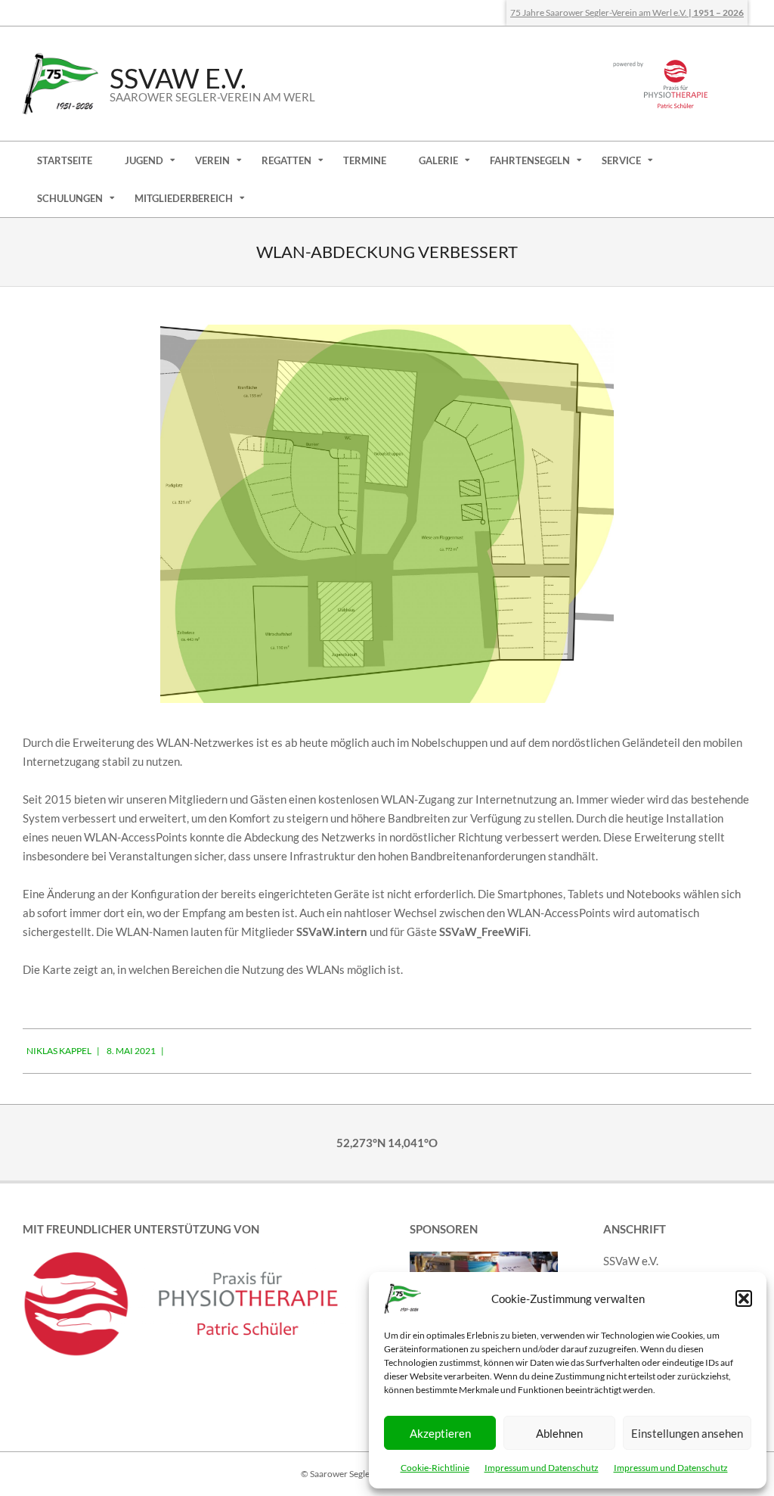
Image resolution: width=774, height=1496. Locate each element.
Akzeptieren (440, 1433)
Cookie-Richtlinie (435, 1467)
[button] (743, 1298)
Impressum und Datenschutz (542, 1467)
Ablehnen (559, 1433)
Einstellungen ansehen (687, 1433)
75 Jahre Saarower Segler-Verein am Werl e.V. (627, 12)
